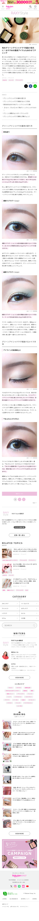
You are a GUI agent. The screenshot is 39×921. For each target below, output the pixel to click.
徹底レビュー (10, 590)
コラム (4, 618)
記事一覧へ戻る (19, 535)
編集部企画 (27, 687)
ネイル (23, 613)
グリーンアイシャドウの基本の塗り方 (14, 98)
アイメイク (11, 78)
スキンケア (5, 603)
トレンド (11, 80)
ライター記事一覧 (19, 527)
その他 (23, 618)
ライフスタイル (28, 703)
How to (5, 80)
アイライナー (32, 560)
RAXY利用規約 (12, 879)
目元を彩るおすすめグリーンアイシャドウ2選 (16, 104)
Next (34, 503)
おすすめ (19, 687)
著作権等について (25, 898)
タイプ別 (19, 706)
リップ (9, 697)
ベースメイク (25, 603)
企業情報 (4, 898)
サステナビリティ (24, 906)
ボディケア (24, 608)
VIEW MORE (19, 677)
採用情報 (34, 898)
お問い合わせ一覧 (14, 906)
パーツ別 (15, 700)
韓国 (4, 590)
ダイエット (31, 700)
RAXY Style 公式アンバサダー (10, 560)
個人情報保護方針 (14, 898)
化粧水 (23, 700)
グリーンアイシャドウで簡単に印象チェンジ (16, 116)
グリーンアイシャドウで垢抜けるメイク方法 (16, 101)
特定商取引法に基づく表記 (18, 882)
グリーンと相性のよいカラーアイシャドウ (15, 113)
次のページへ (19, 494)
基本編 (25, 690)
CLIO (26, 590)
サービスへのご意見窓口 (23, 879)
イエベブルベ (28, 697)
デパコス (9, 703)
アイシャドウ (19, 80)
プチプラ (7, 700)
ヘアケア (4, 613)
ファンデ (18, 703)
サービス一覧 (5, 906)
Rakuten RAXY (10, 7)
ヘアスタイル (18, 697)
